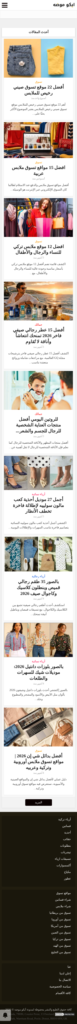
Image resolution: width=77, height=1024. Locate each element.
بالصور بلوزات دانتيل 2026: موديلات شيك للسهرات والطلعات (38, 672)
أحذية (67, 832)
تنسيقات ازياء (63, 858)
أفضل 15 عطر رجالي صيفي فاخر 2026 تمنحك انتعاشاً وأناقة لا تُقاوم (38, 335)
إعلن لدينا (65, 973)
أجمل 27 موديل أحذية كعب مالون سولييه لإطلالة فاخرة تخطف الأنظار (38, 505)
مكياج (67, 872)
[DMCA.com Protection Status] (65, 1014)
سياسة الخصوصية (60, 986)
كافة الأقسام (63, 993)
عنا (69, 966)
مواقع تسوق (63, 893)
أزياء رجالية (38, 576)
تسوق (38, 81)
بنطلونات (65, 845)
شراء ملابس (63, 906)
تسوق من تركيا (62, 939)
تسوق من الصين (61, 932)
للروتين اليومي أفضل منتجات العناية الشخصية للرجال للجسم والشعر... (38, 425)
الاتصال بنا (65, 980)
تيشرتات (66, 852)
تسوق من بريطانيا (60, 912)
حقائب (67, 839)
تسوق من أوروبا (61, 919)
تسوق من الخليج (61, 952)
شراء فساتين (63, 899)
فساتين (66, 826)
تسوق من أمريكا (61, 926)
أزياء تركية (64, 819)
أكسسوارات (63, 865)
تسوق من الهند (62, 945)
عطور (67, 878)
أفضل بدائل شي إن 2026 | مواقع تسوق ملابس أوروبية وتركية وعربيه (39, 761)
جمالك (38, 324)
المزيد (38, 802)
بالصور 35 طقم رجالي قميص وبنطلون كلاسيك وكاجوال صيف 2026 (38, 587)
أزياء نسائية (38, 494)
